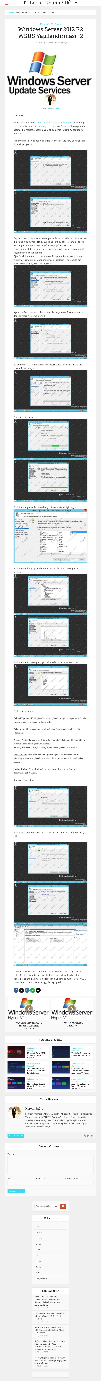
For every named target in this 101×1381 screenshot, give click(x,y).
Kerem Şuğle (63, 43)
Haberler (30, 1048)
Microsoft (44, 24)
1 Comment (48, 43)
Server (58, 24)
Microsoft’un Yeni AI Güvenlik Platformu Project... (36, 1086)
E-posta (40, 1178)
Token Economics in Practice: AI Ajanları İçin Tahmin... (36, 1070)
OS (52, 24)
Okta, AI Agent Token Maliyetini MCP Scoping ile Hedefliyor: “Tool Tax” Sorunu (49, 1330)
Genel (38, 1226)
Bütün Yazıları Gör (16, 1135)
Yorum (11, 1154)
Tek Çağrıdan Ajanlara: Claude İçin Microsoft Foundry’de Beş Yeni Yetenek (49, 1316)
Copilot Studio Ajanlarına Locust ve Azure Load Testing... (80, 1070)
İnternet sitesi (71, 1178)
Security (30, 1051)
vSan (38, 1249)
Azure (73, 1048)
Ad (9, 1178)
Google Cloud (41, 1278)
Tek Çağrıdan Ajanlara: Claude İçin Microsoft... (81, 1054)
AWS (38, 1273)
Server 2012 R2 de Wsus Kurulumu (54, 122)
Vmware (39, 1244)
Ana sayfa (11, 12)
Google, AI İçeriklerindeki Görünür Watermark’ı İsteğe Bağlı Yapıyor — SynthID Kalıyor (50, 1360)
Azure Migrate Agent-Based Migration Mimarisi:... (80, 1086)
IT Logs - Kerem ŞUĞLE (50, 2)
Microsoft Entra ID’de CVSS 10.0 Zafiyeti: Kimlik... (36, 1055)
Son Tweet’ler (50, 1290)
